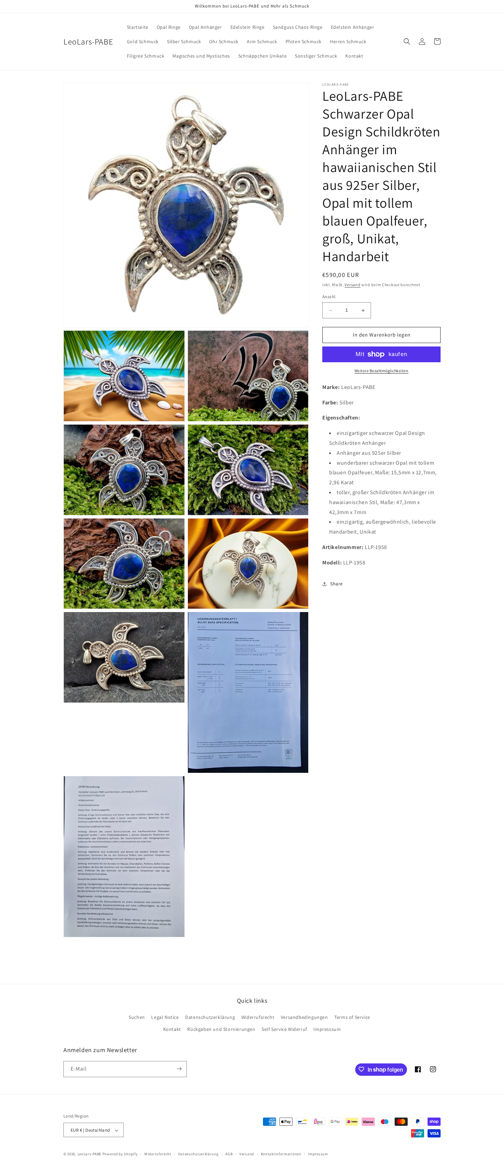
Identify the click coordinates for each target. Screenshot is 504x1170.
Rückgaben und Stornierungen (221, 1029)
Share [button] (336, 584)
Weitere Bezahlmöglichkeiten (382, 370)
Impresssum (327, 1029)
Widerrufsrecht (257, 1017)
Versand (352, 284)
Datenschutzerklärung (210, 1017)
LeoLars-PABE (89, 1154)
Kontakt (172, 1029)
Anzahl (328, 297)
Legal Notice (165, 1017)
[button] (407, 41)
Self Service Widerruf (284, 1029)
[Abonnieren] (179, 1069)
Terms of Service (352, 1017)
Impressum (318, 1153)
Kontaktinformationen (281, 1153)
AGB (228, 1153)
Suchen (137, 1017)
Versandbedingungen (304, 1017)
